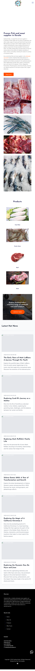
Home (8, 616)
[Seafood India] (18, 2)
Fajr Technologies (20, 661)
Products (9, 623)
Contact (9, 629)
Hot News (28, 354)
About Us (9, 620)
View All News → (7, 328)
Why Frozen (9, 626)
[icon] (17, 663)
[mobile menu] (32, 2)
